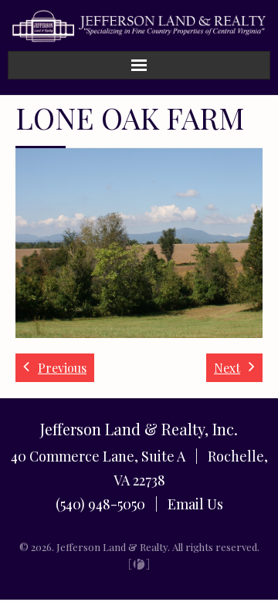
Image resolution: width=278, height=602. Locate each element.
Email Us (195, 504)
